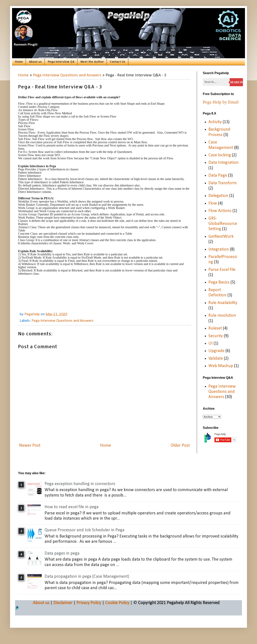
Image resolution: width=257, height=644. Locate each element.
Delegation (218, 196)
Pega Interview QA (61, 61)
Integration (218, 249)
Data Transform (222, 183)
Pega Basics (218, 282)
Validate (215, 358)
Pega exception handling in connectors (80, 484)
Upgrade (216, 351)
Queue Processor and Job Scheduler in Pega (84, 530)
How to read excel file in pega (72, 507)
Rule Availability (222, 303)
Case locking (219, 155)
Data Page (217, 175)
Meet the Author (92, 61)
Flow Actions (220, 211)
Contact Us (117, 61)
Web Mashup (220, 366)
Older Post (180, 445)
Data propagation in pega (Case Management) (87, 576)
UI (210, 343)
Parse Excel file (222, 269)
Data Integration (223, 162)
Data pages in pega (62, 553)
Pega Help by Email (221, 101)
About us (35, 61)
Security (215, 336)
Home (19, 61)
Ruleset (215, 328)
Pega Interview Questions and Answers (67, 75)
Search (236, 82)
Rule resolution (222, 315)
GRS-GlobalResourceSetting (222, 223)
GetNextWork (221, 236)
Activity (215, 122)
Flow (212, 203)
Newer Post (29, 445)
